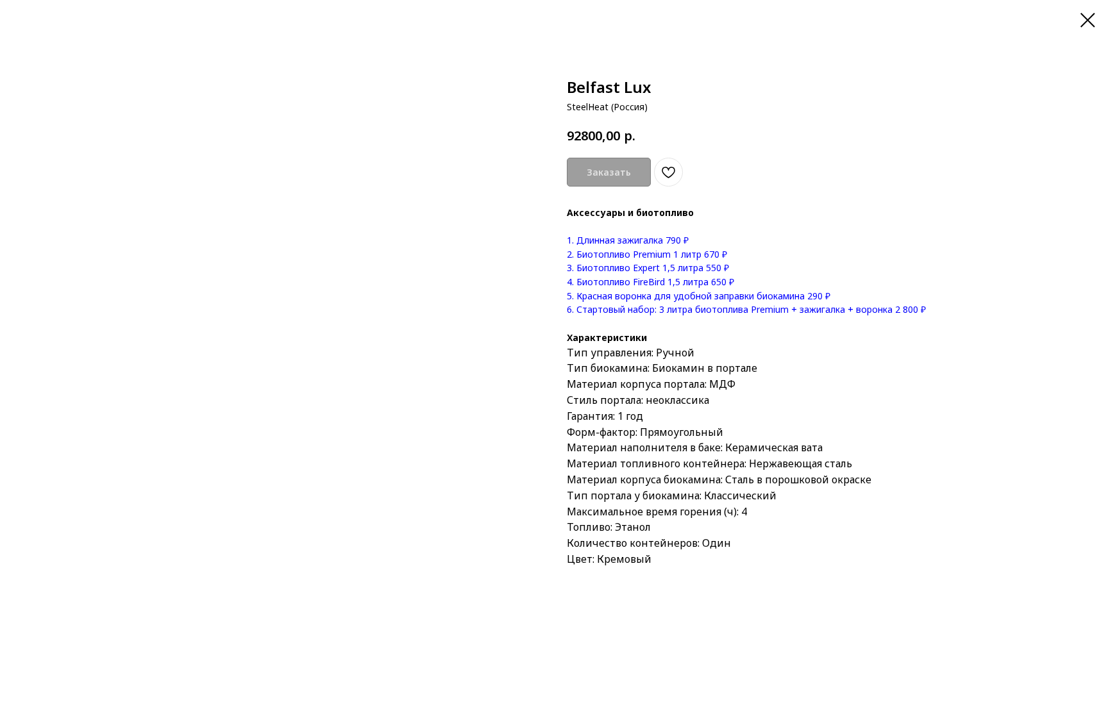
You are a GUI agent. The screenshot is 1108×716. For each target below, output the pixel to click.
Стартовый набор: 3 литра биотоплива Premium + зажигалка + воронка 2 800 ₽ (750, 309)
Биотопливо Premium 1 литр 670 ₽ (650, 254)
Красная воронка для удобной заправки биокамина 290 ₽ (702, 296)
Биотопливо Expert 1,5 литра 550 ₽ (651, 268)
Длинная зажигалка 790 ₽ (631, 240)
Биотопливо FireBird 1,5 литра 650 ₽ (654, 282)
